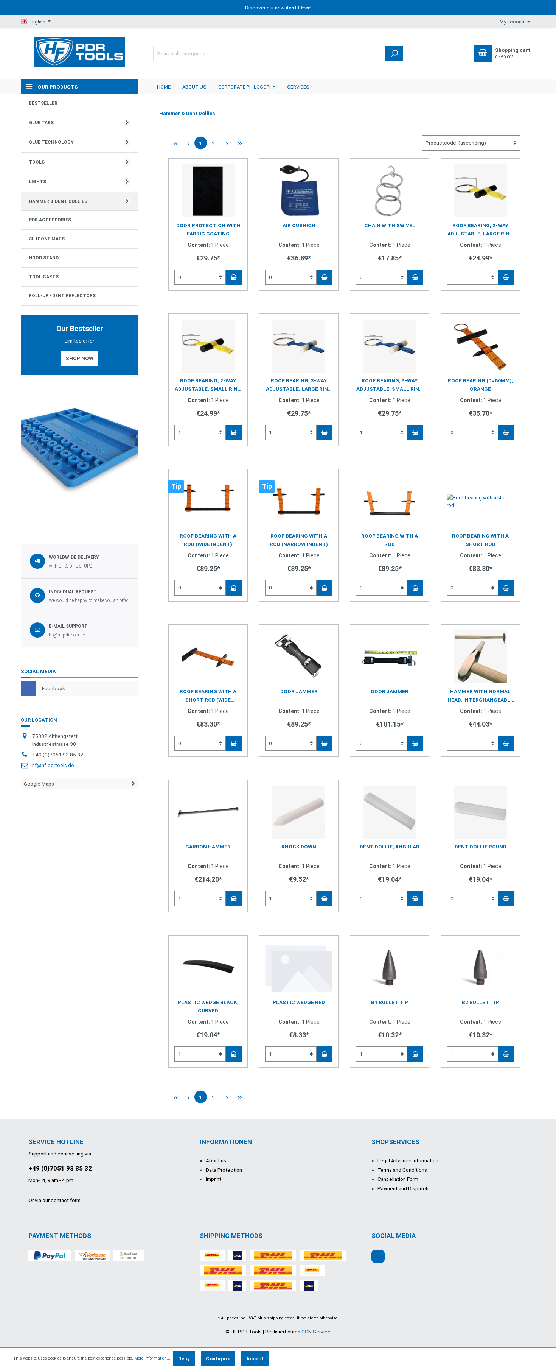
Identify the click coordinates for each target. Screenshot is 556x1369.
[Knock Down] (298, 812)
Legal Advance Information (407, 1160)
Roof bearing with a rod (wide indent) (208, 540)
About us (194, 87)
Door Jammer (299, 691)
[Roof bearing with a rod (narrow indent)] (298, 501)
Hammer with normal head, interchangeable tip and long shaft (480, 696)
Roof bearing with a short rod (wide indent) (208, 696)
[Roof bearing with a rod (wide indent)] (208, 501)
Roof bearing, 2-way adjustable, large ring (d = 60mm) (480, 230)
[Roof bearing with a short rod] (480, 501)
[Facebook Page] (378, 1256)
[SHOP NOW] (79, 450)
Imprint (213, 1179)
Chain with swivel (389, 225)
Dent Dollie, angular (389, 847)
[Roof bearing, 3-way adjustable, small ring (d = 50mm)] (389, 346)
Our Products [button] (58, 87)
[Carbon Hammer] (208, 812)
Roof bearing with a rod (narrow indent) (299, 540)
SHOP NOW (79, 358)
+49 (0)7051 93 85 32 (60, 1168)
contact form (66, 1200)
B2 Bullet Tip (480, 1002)
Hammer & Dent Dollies (187, 113)
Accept (255, 1358)
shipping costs (281, 1318)
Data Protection (223, 1170)
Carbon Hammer (208, 847)
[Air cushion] (298, 190)
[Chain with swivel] (389, 190)
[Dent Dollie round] (480, 812)
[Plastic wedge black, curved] (208, 967)
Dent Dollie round (480, 847)
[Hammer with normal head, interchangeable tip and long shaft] (480, 656)
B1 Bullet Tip (389, 1002)
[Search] (394, 53)
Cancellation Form (397, 1179)
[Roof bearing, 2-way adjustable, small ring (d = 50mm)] (208, 346)
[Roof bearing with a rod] (389, 501)
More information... (152, 1358)
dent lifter (298, 8)
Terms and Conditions (401, 1170)
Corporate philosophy (246, 87)
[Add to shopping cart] (234, 277)
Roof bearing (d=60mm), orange (480, 384)
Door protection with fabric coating (208, 229)
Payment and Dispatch (402, 1188)
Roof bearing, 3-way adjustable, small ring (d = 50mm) (389, 385)
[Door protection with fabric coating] (208, 190)
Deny (184, 1358)
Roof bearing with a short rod (480, 540)
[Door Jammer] (298, 656)
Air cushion (299, 225)
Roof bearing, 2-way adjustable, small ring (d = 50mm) (208, 385)
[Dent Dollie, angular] (389, 812)
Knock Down (298, 847)
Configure (218, 1358)
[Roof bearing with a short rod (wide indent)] (208, 656)
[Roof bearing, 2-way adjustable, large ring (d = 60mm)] (480, 190)
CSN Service (316, 1331)
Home (164, 87)
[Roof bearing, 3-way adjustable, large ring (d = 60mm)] (298, 346)
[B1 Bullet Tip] (389, 967)
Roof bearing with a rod (389, 540)
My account (513, 22)
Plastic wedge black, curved (208, 1006)
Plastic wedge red (299, 1002)
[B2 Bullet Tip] (480, 967)
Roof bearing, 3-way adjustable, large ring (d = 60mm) (299, 385)
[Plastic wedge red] (298, 967)
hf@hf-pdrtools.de (53, 765)
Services (298, 87)
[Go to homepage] (79, 51)
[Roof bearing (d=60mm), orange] (480, 346)
